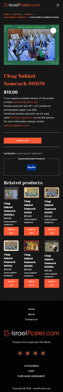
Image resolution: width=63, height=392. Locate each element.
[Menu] (58, 5)
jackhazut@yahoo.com (25, 102)
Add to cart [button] (11, 231)
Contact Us (31, 319)
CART (31, 371)
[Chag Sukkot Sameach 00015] (31, 192)
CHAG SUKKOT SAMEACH (29, 153)
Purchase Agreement (21, 117)
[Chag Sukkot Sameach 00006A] (11, 193)
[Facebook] (20, 353)
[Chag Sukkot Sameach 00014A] (51, 246)
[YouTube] (43, 353)
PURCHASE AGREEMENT (31, 376)
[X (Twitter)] (27, 353)
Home (31, 309)
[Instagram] (35, 353)
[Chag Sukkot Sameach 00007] (51, 192)
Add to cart (23, 140)
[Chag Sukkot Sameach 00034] (11, 245)
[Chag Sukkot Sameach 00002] (31, 245)
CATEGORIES (31, 365)
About (31, 314)
